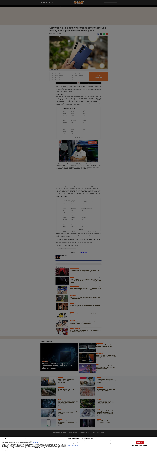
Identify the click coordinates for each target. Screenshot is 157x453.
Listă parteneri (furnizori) (73, 445)
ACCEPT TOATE (140, 442)
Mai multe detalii (34, 442)
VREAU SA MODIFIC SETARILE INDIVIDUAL (140, 445)
